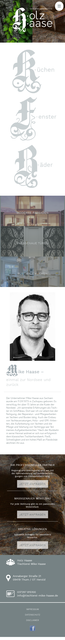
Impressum (32, 609)
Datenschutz (32, 615)
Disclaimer (32, 620)
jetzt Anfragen (32, 484)
